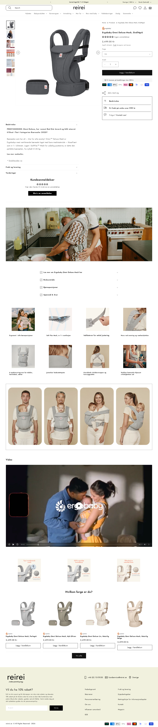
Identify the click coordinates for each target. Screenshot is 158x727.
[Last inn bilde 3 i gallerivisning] (10, 44)
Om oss (88, 704)
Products (112, 23)
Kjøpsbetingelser (124, 694)
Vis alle (79, 655)
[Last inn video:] (79, 506)
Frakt (114, 45)
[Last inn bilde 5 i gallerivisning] (10, 63)
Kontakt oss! (121, 115)
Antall (104, 60)
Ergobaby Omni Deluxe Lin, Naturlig (94, 636)
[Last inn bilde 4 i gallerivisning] (10, 53)
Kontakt (120, 704)
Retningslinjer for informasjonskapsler (132, 699)
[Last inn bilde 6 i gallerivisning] (10, 72)
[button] (31, 7)
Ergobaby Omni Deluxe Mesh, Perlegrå (21, 636)
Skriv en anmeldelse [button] (42, 193)
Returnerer (89, 694)
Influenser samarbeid (93, 709)
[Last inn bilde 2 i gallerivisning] (10, 34)
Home (104, 23)
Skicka (56, 708)
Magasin (121, 709)
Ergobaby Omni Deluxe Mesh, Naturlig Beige (132, 637)
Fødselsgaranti (90, 689)
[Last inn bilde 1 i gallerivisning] (10, 25)
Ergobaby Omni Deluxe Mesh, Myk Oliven (59, 636)
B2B (86, 714)
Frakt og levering (124, 689)
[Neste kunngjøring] (107, 2)
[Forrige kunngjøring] (50, 2)
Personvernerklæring (92, 699)
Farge (104, 49)
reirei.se (9, 723)
